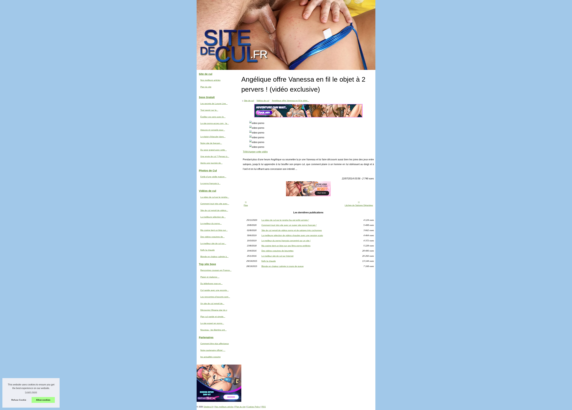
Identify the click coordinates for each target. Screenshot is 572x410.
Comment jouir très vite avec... (214, 203)
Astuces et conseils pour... (212, 130)
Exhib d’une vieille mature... (213, 177)
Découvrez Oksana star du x (213, 310)
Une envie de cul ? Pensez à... (214, 156)
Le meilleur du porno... (211, 223)
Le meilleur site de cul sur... (213, 243)
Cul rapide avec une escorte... (214, 290)
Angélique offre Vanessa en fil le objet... (290, 100)
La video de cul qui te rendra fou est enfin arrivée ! (285, 220)
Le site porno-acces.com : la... (214, 123)
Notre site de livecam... (211, 143)
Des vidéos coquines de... (212, 237)
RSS (264, 407)
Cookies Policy (253, 407)
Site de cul (249, 100)
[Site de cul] (286, 35)
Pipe (246, 205)
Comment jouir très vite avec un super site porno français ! (289, 225)
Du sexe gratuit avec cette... (213, 150)
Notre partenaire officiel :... (212, 350)
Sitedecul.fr (208, 407)
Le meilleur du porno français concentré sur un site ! (286, 241)
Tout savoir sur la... (209, 110)
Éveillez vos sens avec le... (213, 117)
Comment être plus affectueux (214, 343)
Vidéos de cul (263, 100)
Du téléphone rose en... (211, 283)
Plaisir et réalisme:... (209, 277)
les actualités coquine (210, 357)
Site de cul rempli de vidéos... (214, 210)
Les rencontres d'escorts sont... (215, 297)
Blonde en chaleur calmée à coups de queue (282, 266)
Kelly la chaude (268, 261)
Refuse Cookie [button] (18, 400)
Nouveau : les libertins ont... (213, 330)
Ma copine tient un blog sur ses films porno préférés (285, 246)
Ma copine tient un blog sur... (214, 230)
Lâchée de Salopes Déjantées (359, 205)
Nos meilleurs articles (210, 80)
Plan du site (205, 87)
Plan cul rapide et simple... (212, 316)
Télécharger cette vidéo (255, 151)
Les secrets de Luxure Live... (214, 103)
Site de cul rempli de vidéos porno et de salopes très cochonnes (291, 230)
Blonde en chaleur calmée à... (214, 256)
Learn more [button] (31, 392)
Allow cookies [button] (43, 400)
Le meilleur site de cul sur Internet (277, 256)
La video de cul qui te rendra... (214, 197)
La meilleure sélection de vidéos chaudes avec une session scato (292, 235)
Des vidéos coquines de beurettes (277, 251)
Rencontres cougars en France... (215, 270)
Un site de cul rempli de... (212, 303)
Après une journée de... (211, 163)
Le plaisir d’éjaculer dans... (213, 136)
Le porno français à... (210, 183)
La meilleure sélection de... (213, 217)
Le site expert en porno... (212, 323)
